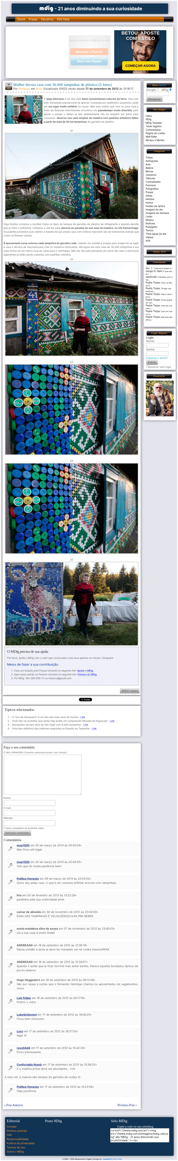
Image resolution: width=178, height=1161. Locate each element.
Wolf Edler (151, 136)
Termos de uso (16, 1147)
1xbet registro (153, 126)
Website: (8, 817)
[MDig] (46, 8)
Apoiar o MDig (85, 670)
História (150, 199)
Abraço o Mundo (155, 140)
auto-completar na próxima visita (25, 828)
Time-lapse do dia (156, 233)
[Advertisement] (39, 52)
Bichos (149, 171)
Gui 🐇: (150, 268)
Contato (12, 1126)
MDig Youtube (154, 122)
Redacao (24, 88)
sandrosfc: (152, 276)
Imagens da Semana (157, 212)
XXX (148, 240)
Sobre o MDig (15, 1151)
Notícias (150, 223)
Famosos (151, 185)
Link (82, 717)
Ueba (149, 115)
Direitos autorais (17, 1130)
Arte (39, 88)
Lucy (20, 1031)
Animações (152, 160)
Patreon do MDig (87, 674)
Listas (149, 216)
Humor (149, 202)
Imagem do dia (154, 209)
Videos (149, 237)
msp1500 (23, 845)
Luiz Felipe (24, 998)
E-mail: (7, 807)
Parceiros (47, 19)
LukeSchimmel (27, 1014)
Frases (33, 19)
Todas (149, 157)
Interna (162, 85)
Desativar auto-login (159, 366)
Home (21, 19)
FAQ (9, 1135)
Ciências (150, 178)
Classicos (151, 174)
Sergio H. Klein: (154, 271)
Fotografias (152, 188)
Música (150, 219)
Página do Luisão (155, 133)
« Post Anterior (13, 1105)
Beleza (149, 167)
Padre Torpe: (153, 282)
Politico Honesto (28, 878)
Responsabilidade (18, 1139)
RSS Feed (63, 19)
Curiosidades (153, 181)
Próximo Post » (127, 1105)
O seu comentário (34, 752)
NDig (148, 119)
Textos (149, 230)
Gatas (149, 195)
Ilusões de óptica (155, 206)
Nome (6, 797)
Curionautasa (153, 129)
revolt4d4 (23, 1048)
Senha (150, 349)
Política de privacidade (21, 1143)
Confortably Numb (29, 1064)
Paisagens (151, 226)
